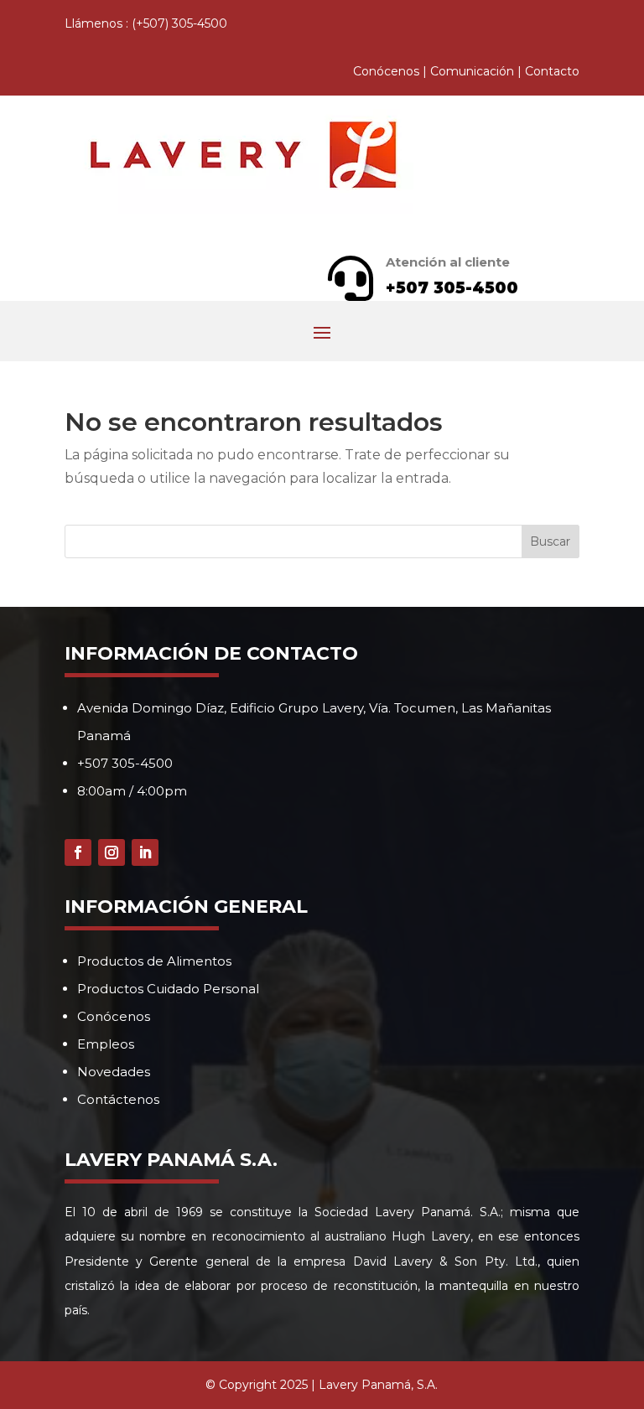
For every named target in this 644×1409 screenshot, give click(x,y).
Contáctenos (118, 1099)
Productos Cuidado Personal (168, 989)
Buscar (550, 541)
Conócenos (386, 71)
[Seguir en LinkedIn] (145, 852)
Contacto (552, 71)
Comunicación (472, 71)
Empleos (105, 1044)
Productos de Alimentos (154, 961)
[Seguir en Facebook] (78, 852)
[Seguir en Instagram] (111, 852)
